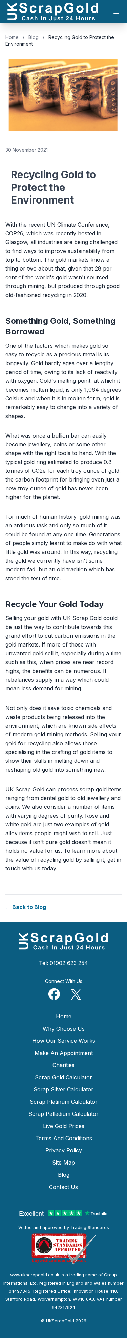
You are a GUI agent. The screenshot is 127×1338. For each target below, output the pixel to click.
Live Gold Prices (63, 1126)
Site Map (63, 1162)
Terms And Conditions (63, 1138)
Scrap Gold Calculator (63, 1077)
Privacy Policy (63, 1150)
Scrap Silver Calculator (63, 1089)
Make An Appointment (64, 1053)
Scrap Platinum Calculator (64, 1101)
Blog (33, 37)
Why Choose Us (64, 1028)
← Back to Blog (25, 906)
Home (12, 37)
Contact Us (63, 1186)
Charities (63, 1065)
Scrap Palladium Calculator (63, 1113)
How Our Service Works (63, 1040)
